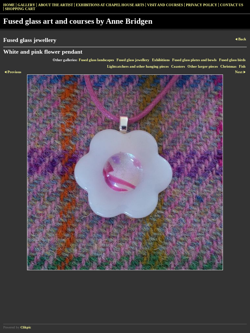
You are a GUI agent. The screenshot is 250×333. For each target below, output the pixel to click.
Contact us (231, 5)
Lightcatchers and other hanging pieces (138, 66)
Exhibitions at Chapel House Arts (110, 5)
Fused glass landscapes (96, 60)
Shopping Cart (20, 9)
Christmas (228, 66)
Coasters (178, 66)
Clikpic (26, 327)
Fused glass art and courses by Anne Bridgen (77, 21)
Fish (242, 66)
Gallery (26, 5)
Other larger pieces (203, 66)
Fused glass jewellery (133, 60)
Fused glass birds (232, 60)
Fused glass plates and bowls (194, 60)
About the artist (55, 5)
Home (9, 5)
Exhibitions (161, 60)
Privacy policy (201, 5)
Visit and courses (165, 5)
